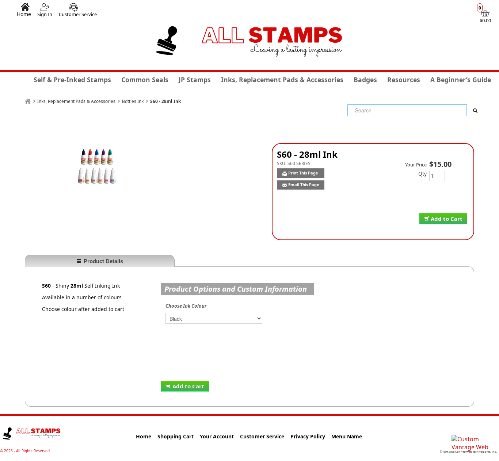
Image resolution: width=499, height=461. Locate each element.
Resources (403, 79)
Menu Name (346, 436)
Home (24, 14)
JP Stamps (195, 79)
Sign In (44, 14)
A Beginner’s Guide (460, 79)
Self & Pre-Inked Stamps (72, 79)
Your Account (217, 436)
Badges (365, 79)
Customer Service (78, 14)
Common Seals (144, 79)
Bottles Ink (133, 101)
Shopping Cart (175, 436)
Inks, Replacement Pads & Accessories (282, 79)
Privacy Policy (307, 436)
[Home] (28, 101)
